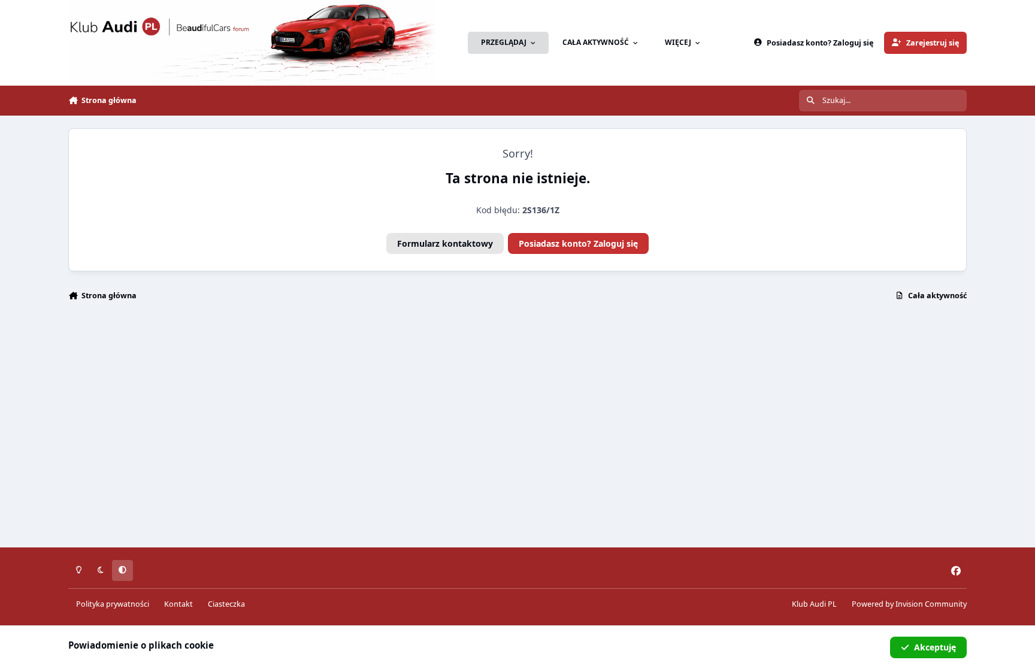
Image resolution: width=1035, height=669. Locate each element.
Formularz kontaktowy (445, 243)
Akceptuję (935, 647)
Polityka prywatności (112, 604)
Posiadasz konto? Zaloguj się (578, 243)
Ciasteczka (226, 604)
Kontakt (178, 604)
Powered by (909, 604)
